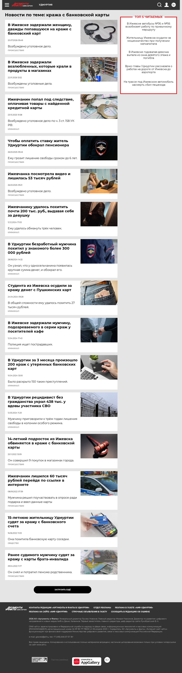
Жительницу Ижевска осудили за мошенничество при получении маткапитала (148, 40)
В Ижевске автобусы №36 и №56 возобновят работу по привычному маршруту (148, 26)
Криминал (13, 129)
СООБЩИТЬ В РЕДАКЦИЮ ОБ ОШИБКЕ (130, 612)
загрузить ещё (63, 590)
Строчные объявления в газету (89, 612)
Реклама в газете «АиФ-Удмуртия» (134, 607)
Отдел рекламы (102, 607)
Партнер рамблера (59, 660)
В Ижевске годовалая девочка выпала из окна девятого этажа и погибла (148, 55)
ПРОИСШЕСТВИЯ (16, 50)
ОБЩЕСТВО (13, 543)
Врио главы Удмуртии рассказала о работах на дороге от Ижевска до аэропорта (148, 69)
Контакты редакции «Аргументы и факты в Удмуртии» (59, 607)
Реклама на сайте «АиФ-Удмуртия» (48, 612)
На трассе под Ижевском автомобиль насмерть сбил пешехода (148, 83)
